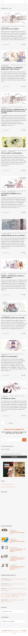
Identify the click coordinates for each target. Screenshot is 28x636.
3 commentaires (11, 151)
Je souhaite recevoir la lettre (11, 454)
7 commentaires (11, 274)
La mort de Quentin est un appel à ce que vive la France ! (17, 550)
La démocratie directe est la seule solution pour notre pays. (17, 559)
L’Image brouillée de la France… (13, 235)
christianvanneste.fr (16, 630)
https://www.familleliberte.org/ (8, 486)
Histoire (19, 191)
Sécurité (20, 107)
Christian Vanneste (14, 429)
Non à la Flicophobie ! (9, 356)
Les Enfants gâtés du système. (13, 318)
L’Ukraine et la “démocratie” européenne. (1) (17, 541)
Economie (13, 65)
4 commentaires (6, 316)
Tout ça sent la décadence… (12, 153)
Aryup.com (5, 631)
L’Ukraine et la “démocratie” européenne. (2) (17, 533)
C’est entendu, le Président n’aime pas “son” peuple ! (12, 68)
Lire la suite (5, 44)
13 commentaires (5, 66)
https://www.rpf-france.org (7, 484)
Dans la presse (10, 26)
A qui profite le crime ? (10, 29)
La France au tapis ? (8, 398)
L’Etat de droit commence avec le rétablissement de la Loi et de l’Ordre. (14, 111)
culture (19, 315)
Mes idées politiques (20, 26)
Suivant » (11, 423)
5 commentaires (5, 27)
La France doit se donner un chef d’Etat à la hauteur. (17, 568)
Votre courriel (5, 449)
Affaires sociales (12, 150)
